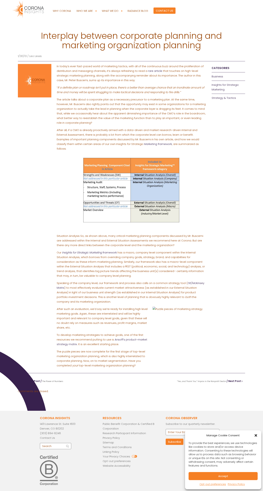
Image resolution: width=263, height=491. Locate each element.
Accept (223, 476)
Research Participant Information (124, 433)
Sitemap (108, 442)
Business (217, 76)
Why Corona (62, 11)
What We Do (110, 11)
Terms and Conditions (117, 447)
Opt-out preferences (212, 484)
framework (89, 252)
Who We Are (84, 11)
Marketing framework (158, 144)
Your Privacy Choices (116, 456)
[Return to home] (31, 9)
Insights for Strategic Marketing (225, 87)
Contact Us (164, 11)
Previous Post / (42, 381)
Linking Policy (111, 452)
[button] (256, 435)
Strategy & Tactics (224, 98)
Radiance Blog (138, 11)
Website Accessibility (116, 466)
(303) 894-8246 (50, 433)
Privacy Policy (236, 484)
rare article (155, 71)
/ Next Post (209, 381)
